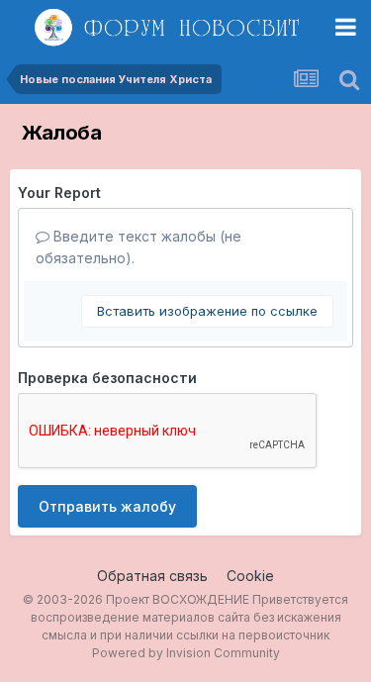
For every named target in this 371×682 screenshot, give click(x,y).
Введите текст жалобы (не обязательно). (138, 247)
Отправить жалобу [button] (107, 506)
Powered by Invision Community (186, 652)
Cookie (250, 575)
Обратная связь (152, 575)
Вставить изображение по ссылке (207, 311)
